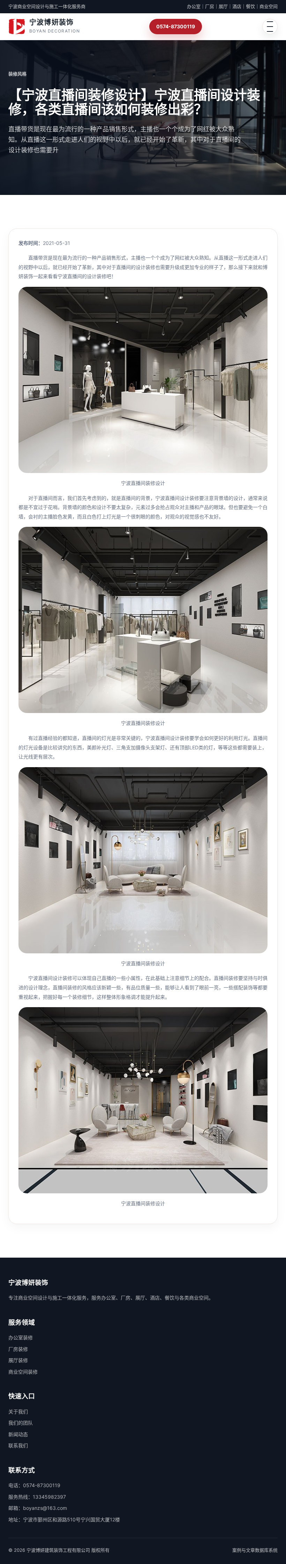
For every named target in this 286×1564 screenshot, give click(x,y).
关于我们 (18, 1411)
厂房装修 (18, 1349)
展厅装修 (18, 1360)
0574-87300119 (175, 26)
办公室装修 (20, 1337)
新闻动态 (18, 1434)
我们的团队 (20, 1423)
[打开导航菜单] (270, 26)
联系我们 (18, 1445)
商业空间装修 (23, 1372)
